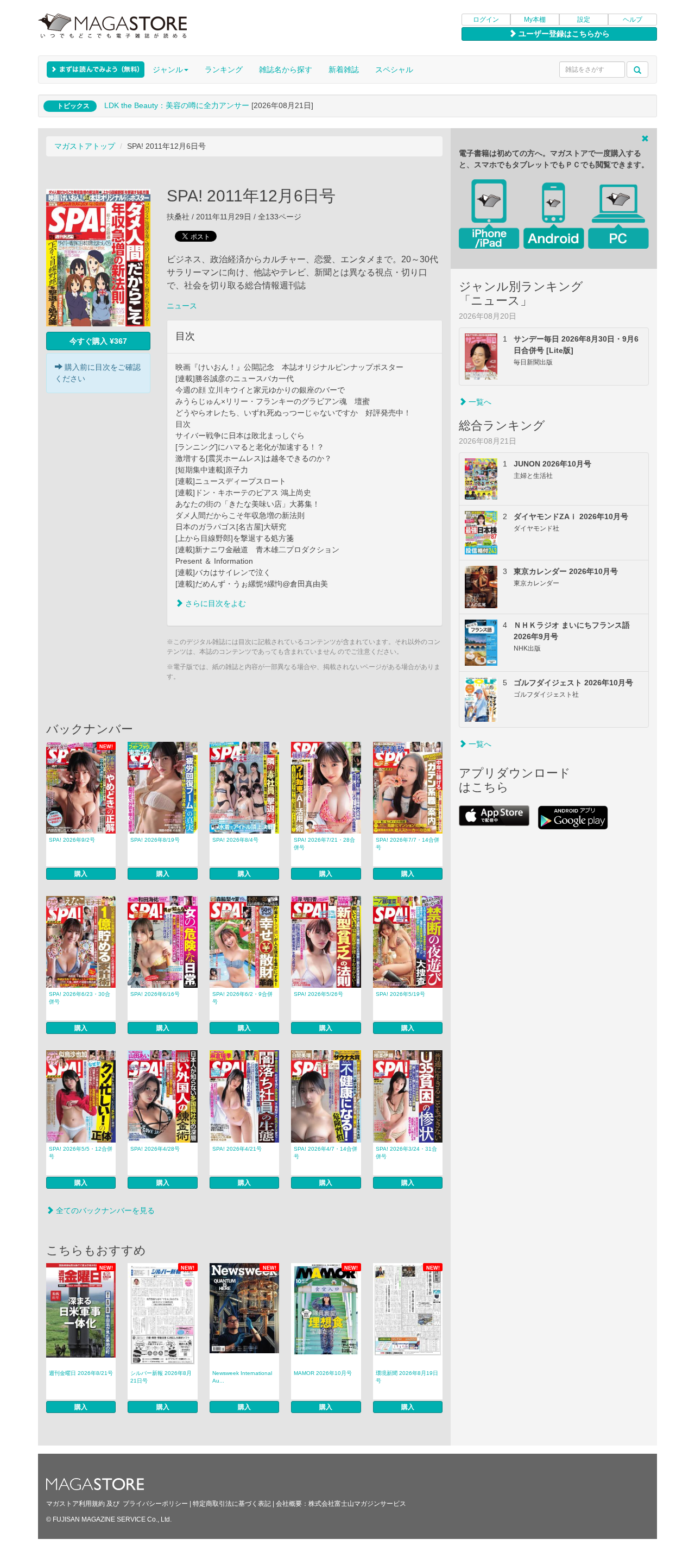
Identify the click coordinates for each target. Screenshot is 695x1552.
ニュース (182, 305)
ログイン (486, 19)
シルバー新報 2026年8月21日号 (161, 1377)
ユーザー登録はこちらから (563, 33)
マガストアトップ (84, 146)
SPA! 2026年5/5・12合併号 (80, 1152)
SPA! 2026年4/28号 (155, 1149)
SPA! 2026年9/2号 (72, 840)
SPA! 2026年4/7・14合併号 (325, 1152)
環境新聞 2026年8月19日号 (407, 1377)
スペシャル (394, 69)
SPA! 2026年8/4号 (235, 840)
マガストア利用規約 (75, 1503)
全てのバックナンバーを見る (104, 1210)
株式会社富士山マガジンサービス (357, 1503)
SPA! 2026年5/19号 (400, 994)
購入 (80, 874)
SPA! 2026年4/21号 (237, 1149)
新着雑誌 (343, 69)
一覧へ (478, 402)
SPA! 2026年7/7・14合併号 (407, 843)
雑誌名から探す (285, 69)
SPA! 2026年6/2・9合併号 (242, 998)
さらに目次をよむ (214, 603)
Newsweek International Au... (242, 1377)
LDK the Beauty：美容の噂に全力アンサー (176, 105)
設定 (583, 19)
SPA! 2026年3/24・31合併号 (406, 1152)
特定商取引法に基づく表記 (232, 1503)
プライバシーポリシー (155, 1503)
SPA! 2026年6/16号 (155, 994)
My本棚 (535, 19)
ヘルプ (632, 19)
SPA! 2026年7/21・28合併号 (324, 843)
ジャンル (168, 69)
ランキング (224, 69)
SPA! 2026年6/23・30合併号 (79, 998)
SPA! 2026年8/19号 (155, 840)
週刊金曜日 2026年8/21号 (81, 1373)
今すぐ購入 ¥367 (98, 341)
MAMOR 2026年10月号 (323, 1373)
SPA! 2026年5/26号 (318, 994)
